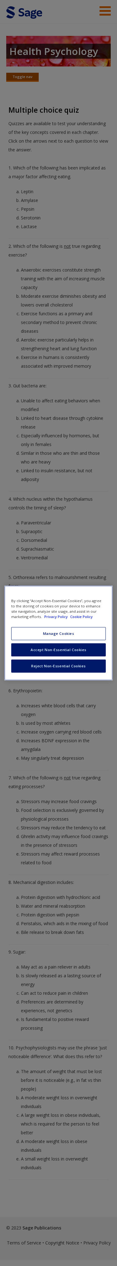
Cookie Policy (81, 616)
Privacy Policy (56, 616)
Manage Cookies (58, 633)
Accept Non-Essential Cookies (58, 649)
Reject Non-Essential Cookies (58, 666)
